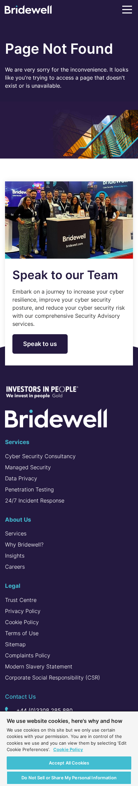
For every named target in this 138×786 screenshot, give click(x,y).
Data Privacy (21, 478)
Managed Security (28, 467)
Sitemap (15, 644)
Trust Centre (21, 600)
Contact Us (20, 696)
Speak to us (40, 343)
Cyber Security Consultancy (40, 456)
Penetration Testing (29, 489)
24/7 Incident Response (34, 500)
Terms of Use (22, 633)
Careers (15, 566)
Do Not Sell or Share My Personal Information (69, 777)
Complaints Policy (27, 655)
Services (15, 533)
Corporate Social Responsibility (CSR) (52, 677)
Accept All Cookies (69, 763)
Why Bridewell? (24, 544)
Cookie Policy (22, 622)
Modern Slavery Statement (38, 666)
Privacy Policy (23, 611)
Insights (14, 555)
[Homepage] (28, 11)
